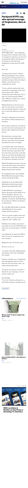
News (4, 13)
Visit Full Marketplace (21, 298)
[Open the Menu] (2, 2)
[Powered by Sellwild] (24, 385)
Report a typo (6, 288)
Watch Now (23, 2)
